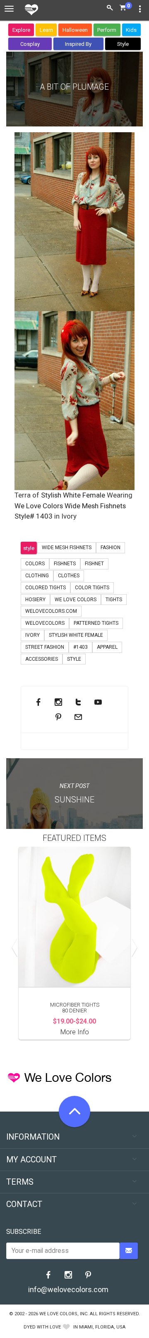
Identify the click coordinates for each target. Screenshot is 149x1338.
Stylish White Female (73, 495)
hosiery (35, 599)
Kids (131, 30)
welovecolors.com (51, 611)
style (28, 548)
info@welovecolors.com (68, 1289)
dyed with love (42, 1327)
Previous (16, 947)
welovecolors (45, 623)
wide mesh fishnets (66, 547)
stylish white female (76, 635)
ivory (32, 635)
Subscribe (23, 1232)
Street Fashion (44, 647)
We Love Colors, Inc (63, 1314)
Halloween (75, 30)
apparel (107, 647)
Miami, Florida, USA (102, 1327)
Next (132, 947)
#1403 (80, 647)
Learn (46, 30)
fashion (110, 547)
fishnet (94, 564)
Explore (21, 30)
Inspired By (78, 44)
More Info (74, 1032)
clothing (37, 576)
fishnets (65, 564)
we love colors (75, 599)
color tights (92, 587)
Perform (106, 30)
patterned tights (96, 623)
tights (114, 599)
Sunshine (74, 800)
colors (35, 564)
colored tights (45, 587)
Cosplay (30, 44)
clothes (68, 576)
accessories (41, 659)
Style (123, 44)
